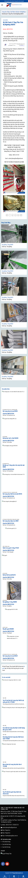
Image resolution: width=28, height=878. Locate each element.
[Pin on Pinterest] (18, 215)
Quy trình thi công (6, 847)
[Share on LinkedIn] (21, 215)
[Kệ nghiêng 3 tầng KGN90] (14, 365)
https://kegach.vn (6, 830)
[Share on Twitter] (12, 215)
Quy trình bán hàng (6, 844)
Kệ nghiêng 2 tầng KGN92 (7, 324)
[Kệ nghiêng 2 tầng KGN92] (14, 312)
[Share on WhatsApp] (7, 215)
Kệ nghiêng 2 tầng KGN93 (7, 297)
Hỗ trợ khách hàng (6, 842)
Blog (8, 12)
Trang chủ (4, 12)
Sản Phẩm (12, 12)
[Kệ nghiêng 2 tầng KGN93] (14, 286)
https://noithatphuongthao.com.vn (10, 835)
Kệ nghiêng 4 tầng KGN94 (7, 271)
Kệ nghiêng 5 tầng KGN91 (7, 350)
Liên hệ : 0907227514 (8, 29)
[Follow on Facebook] (3, 864)
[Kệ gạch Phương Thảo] (14, 5)
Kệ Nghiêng (22, 12)
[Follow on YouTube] (7, 864)
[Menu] (2, 5)
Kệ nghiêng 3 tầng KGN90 (7, 376)
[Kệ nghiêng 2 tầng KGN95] (14, 233)
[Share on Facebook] (9, 215)
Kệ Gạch (17, 12)
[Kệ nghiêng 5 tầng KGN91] (14, 339)
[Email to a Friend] (15, 215)
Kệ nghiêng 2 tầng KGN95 (7, 245)
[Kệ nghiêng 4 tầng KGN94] (14, 260)
